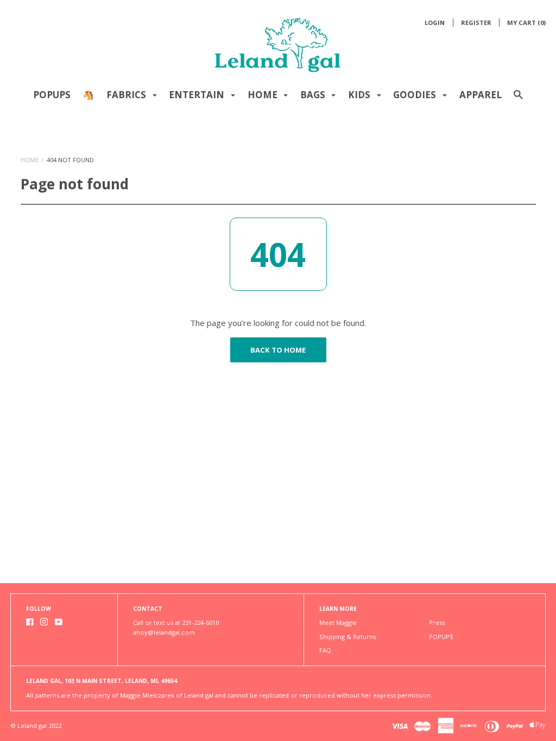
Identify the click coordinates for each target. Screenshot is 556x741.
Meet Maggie (338, 622)
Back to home (278, 350)
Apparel (480, 94)
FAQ (325, 650)
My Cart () (526, 22)
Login (435, 22)
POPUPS (52, 94)
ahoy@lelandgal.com (164, 632)
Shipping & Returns (347, 637)
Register (476, 22)
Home (30, 160)
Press (437, 622)
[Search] (518, 100)
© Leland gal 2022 (35, 725)
